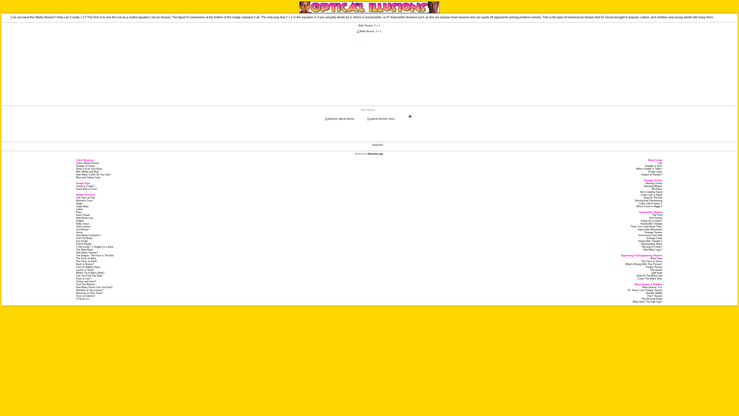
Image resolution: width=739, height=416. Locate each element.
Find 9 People (83, 243)
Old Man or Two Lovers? (89, 290)
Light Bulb (656, 272)
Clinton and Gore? (86, 281)
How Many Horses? (87, 252)
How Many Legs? (652, 249)
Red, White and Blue (87, 171)
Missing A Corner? (652, 246)
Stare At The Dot (653, 197)
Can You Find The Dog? (89, 275)
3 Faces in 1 (83, 298)
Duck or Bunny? (85, 264)
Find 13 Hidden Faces (88, 267)
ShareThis (377, 144)
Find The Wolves (85, 284)
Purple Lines (655, 171)
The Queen (656, 269)
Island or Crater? (85, 186)
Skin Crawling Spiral (651, 191)
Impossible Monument (650, 229)
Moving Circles (654, 183)
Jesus (79, 232)
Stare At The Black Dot (649, 275)
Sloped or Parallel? (651, 174)
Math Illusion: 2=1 (652, 287)
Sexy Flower (83, 215)
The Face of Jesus (651, 261)
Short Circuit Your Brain (89, 168)
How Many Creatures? (88, 235)
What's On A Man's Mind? (90, 272)
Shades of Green (85, 165)
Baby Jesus (82, 223)
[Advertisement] (369, 74)
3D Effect (657, 189)
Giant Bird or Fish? (86, 189)
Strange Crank (654, 238)
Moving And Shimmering (648, 200)
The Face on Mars (86, 258)
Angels (80, 220)
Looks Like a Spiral (651, 194)
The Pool (657, 215)
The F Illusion (654, 295)
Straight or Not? (653, 165)
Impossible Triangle (651, 223)
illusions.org (375, 153)
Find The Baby (84, 238)
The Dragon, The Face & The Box (95, 255)
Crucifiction (82, 229)
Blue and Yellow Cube (88, 177)
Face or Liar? (83, 278)
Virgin (79, 203)
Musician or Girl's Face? (89, 293)
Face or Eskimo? (85, 295)
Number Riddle (654, 293)
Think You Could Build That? (646, 226)
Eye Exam (82, 241)
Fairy (79, 212)
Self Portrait (655, 217)
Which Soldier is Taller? (649, 168)
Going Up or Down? (651, 220)
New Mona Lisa (84, 217)
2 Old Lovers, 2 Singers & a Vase (94, 246)
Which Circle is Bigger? (649, 206)
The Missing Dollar (651, 298)
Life (660, 163)
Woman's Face (84, 200)
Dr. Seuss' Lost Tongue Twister (645, 290)
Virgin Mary (82, 206)
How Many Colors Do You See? (93, 174)
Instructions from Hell (650, 235)
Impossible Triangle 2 (650, 241)
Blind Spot (656, 258)
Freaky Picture (654, 267)
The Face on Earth (86, 261)
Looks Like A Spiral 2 (650, 203)
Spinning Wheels (653, 186)
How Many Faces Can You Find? (94, 287)
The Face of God (85, 197)
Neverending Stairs (651, 243)
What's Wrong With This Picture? (643, 264)
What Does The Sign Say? (647, 301)
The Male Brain (84, 249)
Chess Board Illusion (87, 163)
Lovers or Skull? (85, 269)
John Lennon (83, 226)
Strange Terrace (653, 232)
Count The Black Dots (650, 278)
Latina (79, 209)
